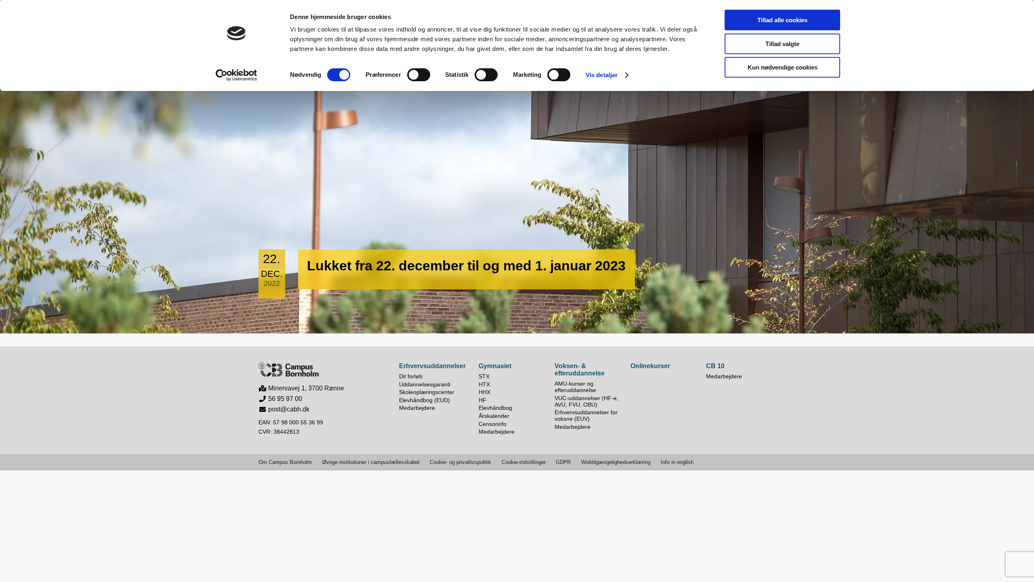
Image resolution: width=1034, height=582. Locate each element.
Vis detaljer (602, 75)
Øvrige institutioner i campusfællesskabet (371, 462)
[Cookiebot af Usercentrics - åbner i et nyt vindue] (236, 75)
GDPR (563, 462)
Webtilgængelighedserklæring (615, 462)
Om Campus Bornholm (285, 462)
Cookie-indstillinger (524, 462)
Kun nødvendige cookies (783, 67)
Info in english (677, 462)
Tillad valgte (782, 43)
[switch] (418, 74)
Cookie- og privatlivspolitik (460, 462)
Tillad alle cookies (782, 20)
